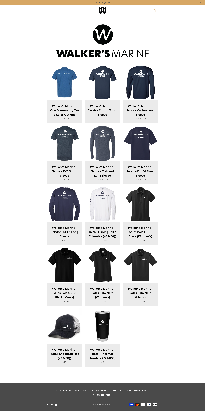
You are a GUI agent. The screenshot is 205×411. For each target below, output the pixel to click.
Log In (77, 390)
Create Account (63, 390)
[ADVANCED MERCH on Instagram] (52, 404)
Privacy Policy (117, 390)
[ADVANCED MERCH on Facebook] (48, 404)
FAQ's (84, 390)
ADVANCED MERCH (105, 405)
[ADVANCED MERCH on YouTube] (56, 404)
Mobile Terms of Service (138, 390)
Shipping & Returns (99, 390)
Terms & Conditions (102, 395)
